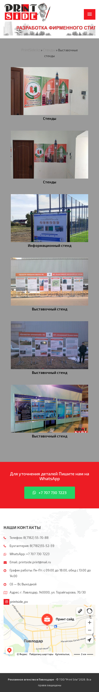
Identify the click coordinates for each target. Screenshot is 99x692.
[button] (89, 14)
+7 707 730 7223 (52, 492)
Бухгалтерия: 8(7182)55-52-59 (32, 546)
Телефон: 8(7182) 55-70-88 (29, 538)
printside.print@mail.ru (35, 562)
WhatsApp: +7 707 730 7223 (30, 554)
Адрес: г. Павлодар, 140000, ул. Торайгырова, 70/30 (48, 592)
